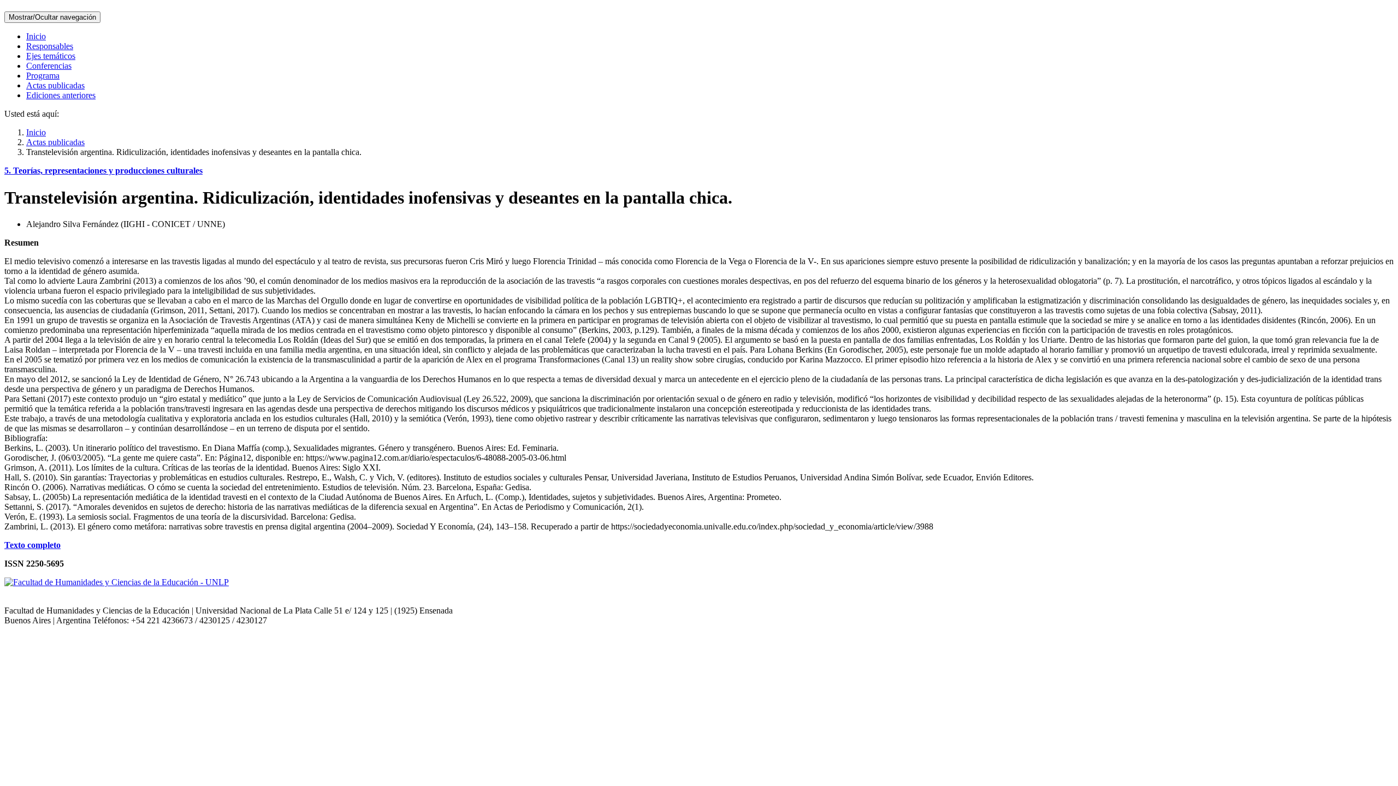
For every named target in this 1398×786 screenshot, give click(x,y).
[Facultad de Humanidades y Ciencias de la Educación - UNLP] (116, 582)
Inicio (36, 36)
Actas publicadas (55, 85)
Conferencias (49, 65)
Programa (43, 75)
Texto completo (32, 545)
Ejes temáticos (50, 56)
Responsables (49, 46)
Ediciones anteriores (61, 95)
